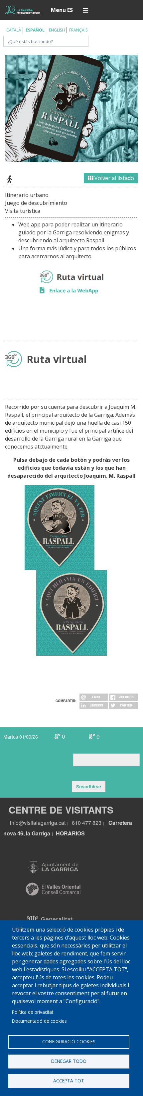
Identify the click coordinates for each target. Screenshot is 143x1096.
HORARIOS (70, 833)
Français (78, 30)
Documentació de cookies (39, 1021)
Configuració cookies (68, 1041)
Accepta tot (68, 1080)
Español (35, 30)
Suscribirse (88, 786)
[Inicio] (22, 10)
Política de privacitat (32, 1012)
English (57, 30)
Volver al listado (113, 178)
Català (13, 30)
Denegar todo (68, 1061)
